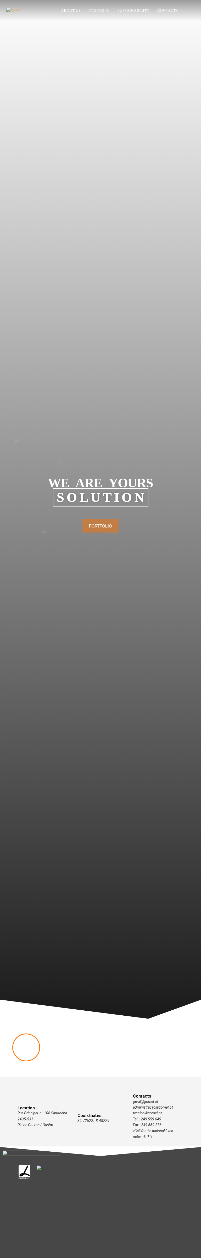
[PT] (185, 10)
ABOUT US (71, 10)
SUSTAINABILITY (133, 10)
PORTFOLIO (99, 10)
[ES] (193, 10)
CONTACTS (167, 10)
